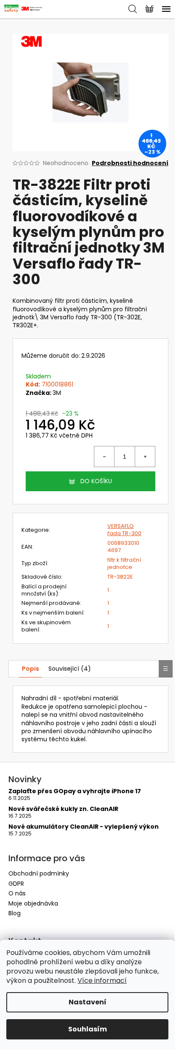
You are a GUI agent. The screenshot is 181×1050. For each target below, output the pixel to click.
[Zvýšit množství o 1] (145, 456)
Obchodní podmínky (38, 873)
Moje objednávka (33, 903)
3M (57, 393)
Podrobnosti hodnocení (130, 163)
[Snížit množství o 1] (104, 456)
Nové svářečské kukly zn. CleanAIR (63, 809)
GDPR (16, 883)
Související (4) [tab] (69, 668)
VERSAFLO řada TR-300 (124, 529)
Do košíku (96, 481)
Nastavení (87, 1002)
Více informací (102, 980)
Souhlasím (87, 1029)
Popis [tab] (30, 668)
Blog (14, 913)
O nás (17, 893)
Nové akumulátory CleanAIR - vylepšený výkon (83, 827)
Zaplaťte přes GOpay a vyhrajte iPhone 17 (74, 791)
